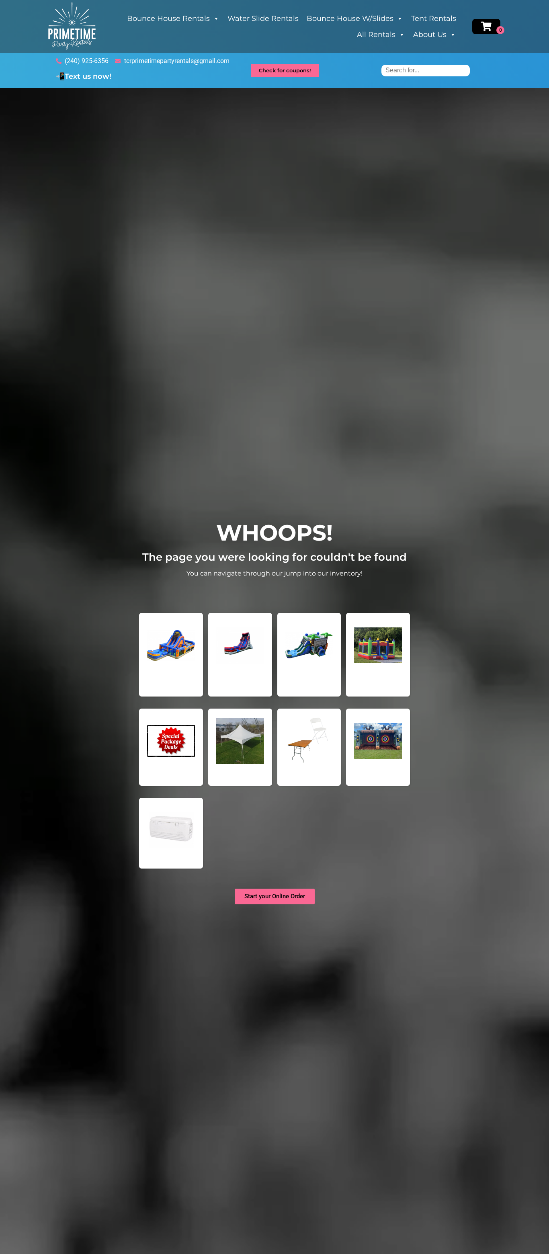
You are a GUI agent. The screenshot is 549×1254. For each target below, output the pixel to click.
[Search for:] (425, 70)
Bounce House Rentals (168, 18)
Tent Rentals (433, 18)
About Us (430, 34)
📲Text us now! (83, 76)
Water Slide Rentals (263, 18)
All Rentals (376, 34)
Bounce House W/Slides (350, 18)
